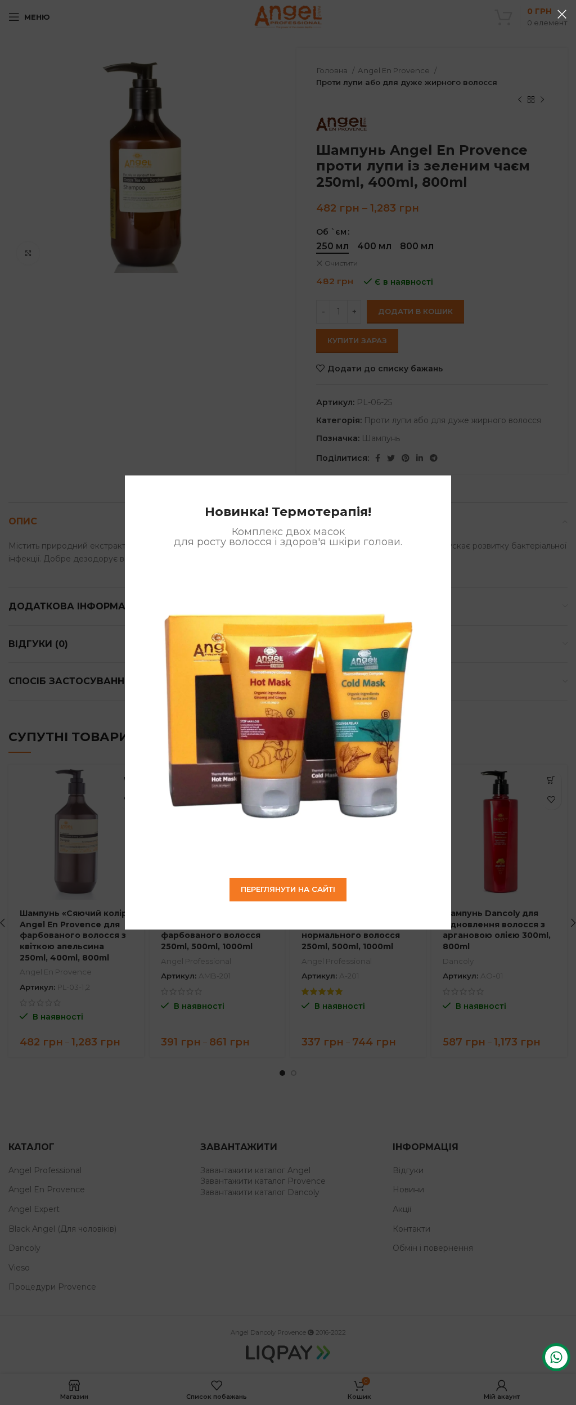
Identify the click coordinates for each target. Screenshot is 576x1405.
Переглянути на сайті (288, 889)
